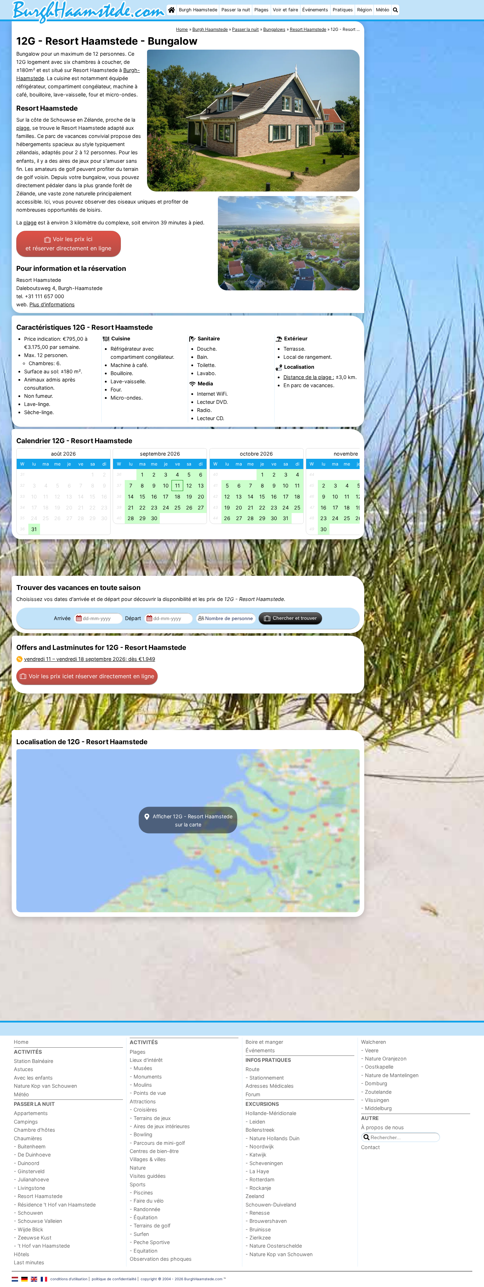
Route (252, 1069)
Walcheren (373, 1042)
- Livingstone (29, 1188)
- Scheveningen (264, 1163)
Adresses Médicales (270, 1086)
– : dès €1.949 (89, 659)
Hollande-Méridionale (271, 1113)
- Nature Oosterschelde (274, 1246)
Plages (261, 9)
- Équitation (143, 1217)
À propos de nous (382, 1127)
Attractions (143, 1101)
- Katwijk (256, 1155)
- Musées (141, 1068)
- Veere (369, 1050)
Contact (370, 1147)
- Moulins (141, 1085)
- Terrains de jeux (150, 1118)
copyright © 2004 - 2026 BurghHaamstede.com (182, 1279)
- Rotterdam (260, 1179)
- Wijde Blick (28, 1229)
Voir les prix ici (68, 243)
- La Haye (257, 1171)
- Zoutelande (376, 1092)
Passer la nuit (235, 9)
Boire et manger (264, 1042)
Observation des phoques (161, 1259)
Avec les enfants (33, 1078)
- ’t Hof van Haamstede (42, 1246)
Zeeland (255, 1196)
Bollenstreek (260, 1130)
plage (22, 128)
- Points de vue (148, 1093)
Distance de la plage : (308, 377)
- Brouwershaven (266, 1221)
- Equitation (143, 1251)
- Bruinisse (258, 1229)
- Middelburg (376, 1108)
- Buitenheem (30, 1146)
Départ (133, 618)
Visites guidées (148, 1176)
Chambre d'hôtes (34, 1130)
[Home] (171, 10)
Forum (253, 1094)
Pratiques (343, 9)
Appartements (31, 1113)
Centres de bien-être (154, 1151)
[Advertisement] (419, 184)
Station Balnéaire (33, 1061)
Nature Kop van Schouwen (45, 1086)
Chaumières (28, 1138)
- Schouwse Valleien (38, 1221)
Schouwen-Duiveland (271, 1205)
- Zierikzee (258, 1238)
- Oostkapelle (377, 1067)
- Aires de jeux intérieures (160, 1126)
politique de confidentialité (114, 1279)
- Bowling (141, 1134)
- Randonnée (145, 1209)
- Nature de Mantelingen (389, 1075)
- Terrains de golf (150, 1225)
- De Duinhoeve (32, 1155)
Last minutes (29, 1262)
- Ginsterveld (29, 1171)
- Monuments (146, 1077)
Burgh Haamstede (198, 9)
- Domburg (374, 1083)
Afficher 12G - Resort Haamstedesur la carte (191, 820)
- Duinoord (26, 1163)
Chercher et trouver (295, 618)
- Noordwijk (260, 1146)
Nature (138, 1168)
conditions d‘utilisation (69, 1279)
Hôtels (21, 1254)
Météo (382, 9)
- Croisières (143, 1110)
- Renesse (258, 1213)
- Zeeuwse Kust (32, 1238)
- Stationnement (265, 1078)
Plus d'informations (52, 304)
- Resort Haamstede (38, 1196)
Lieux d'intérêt (146, 1060)
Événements (315, 9)
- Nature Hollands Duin (272, 1138)
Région (364, 9)
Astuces (23, 1069)
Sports (138, 1184)
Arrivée (63, 618)
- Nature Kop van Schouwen (279, 1254)
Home (21, 1042)
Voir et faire (285, 9)
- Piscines (141, 1193)
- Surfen (139, 1234)
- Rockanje (258, 1188)
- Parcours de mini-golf (157, 1143)
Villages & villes (148, 1159)
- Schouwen (28, 1213)
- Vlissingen (375, 1100)
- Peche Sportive (150, 1242)
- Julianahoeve (31, 1179)
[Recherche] (395, 10)
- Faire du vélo (147, 1201)
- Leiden (255, 1122)
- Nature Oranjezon (383, 1058)
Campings (26, 1122)
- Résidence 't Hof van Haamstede (55, 1205)
